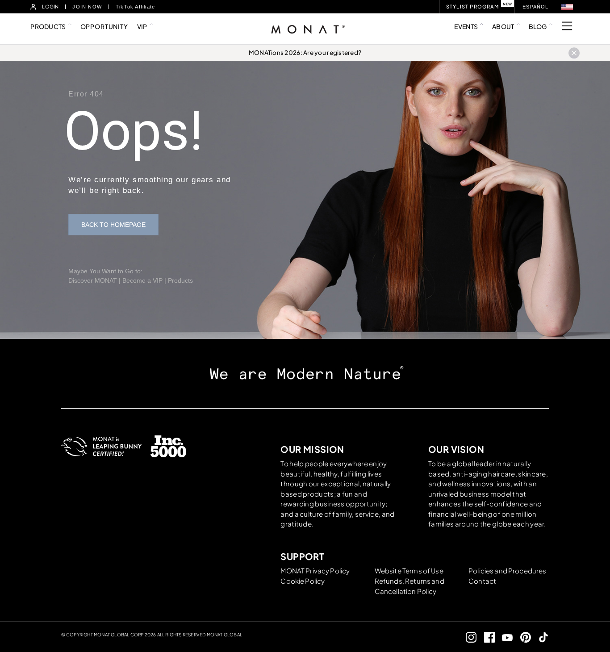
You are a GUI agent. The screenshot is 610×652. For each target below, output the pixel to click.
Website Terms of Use (409, 570)
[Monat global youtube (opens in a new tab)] (504, 637)
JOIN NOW (87, 6)
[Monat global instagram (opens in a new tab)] (468, 637)
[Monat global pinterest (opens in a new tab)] (522, 637)
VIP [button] (142, 26)
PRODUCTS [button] (48, 26)
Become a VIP (142, 280)
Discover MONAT (92, 280)
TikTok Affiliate (135, 6)
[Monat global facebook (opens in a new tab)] (485, 637)
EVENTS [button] (466, 26)
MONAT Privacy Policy (315, 570)
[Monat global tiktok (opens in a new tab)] (540, 637)
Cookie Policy (302, 581)
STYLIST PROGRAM (472, 6)
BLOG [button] (538, 26)
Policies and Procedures (507, 570)
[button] (567, 7)
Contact (482, 581)
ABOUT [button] (503, 26)
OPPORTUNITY (104, 26)
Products (180, 280)
